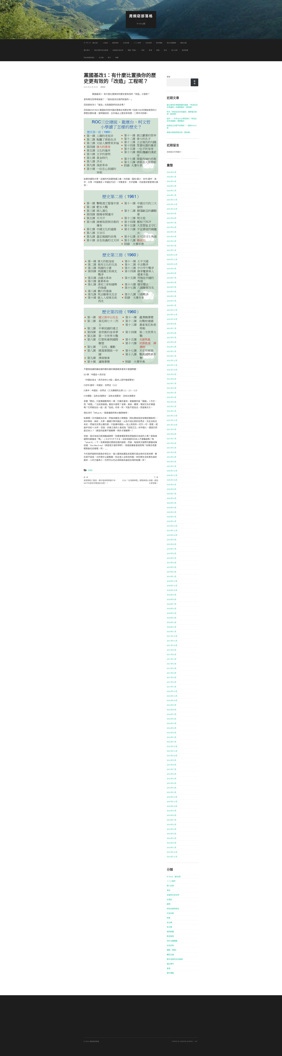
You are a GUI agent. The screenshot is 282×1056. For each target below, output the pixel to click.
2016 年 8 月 (171, 710)
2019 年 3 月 (171, 567)
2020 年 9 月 (171, 484)
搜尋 (168, 77)
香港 (150, 50)
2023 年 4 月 (171, 342)
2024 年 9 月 (171, 269)
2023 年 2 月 (171, 351)
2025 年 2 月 (171, 246)
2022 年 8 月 (171, 379)
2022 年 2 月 (171, 406)
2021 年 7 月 (171, 439)
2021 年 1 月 (171, 466)
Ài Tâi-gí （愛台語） (91, 43)
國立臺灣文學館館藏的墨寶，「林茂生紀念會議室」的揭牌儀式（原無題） (182, 106)
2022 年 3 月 (171, 402)
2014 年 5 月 (171, 829)
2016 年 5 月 (171, 723)
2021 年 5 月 (171, 448)
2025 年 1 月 (171, 250)
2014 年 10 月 (172, 806)
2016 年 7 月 (171, 714)
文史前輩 (126, 43)
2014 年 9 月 (171, 811)
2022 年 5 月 (171, 393)
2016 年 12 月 (172, 691)
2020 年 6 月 (171, 498)
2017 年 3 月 (171, 677)
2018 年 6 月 (171, 608)
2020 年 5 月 (171, 503)
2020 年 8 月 (171, 489)
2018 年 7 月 (171, 604)
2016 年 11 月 (172, 696)
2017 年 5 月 (171, 668)
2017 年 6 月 (171, 664)
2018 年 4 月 (171, 618)
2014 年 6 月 (171, 824)
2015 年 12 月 (172, 746)
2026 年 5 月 (171, 177)
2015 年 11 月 (172, 751)
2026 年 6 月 (171, 172)
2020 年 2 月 (171, 517)
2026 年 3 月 (171, 186)
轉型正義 (183, 43)
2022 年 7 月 (171, 383)
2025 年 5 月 (171, 232)
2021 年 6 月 (171, 443)
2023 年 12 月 (172, 310)
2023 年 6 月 (171, 333)
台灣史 (105, 43)
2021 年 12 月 (172, 416)
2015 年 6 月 (171, 774)
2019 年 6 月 (171, 553)
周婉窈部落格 (141, 16)
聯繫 (117, 57)
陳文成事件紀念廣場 (101, 50)
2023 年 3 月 (171, 347)
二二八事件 (137, 43)
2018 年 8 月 (171, 599)
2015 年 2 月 (171, 792)
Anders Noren (186, 1041)
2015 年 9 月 (171, 760)
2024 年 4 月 (171, 291)
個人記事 (174, 50)
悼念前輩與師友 (89, 57)
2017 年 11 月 (172, 641)
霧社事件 (87, 50)
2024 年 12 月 (172, 255)
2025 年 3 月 (171, 241)
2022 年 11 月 (172, 365)
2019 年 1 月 (171, 576)
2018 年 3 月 (171, 622)
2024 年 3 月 (171, 296)
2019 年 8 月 (171, 544)
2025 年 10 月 (172, 209)
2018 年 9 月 (171, 595)
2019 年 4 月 (171, 563)
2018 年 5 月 (171, 613)
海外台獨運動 (171, 43)
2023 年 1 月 (171, 356)
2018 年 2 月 (171, 627)
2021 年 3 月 (171, 457)
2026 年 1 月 (171, 195)
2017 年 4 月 (171, 673)
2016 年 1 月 (171, 742)
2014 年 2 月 (171, 843)
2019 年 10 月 (172, 535)
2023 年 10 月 (172, 319)
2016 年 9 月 (171, 705)
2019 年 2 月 (171, 572)
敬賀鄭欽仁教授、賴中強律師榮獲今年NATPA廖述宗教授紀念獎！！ (100, 480)
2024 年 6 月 (171, 282)
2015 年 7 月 (171, 769)
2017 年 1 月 (171, 687)
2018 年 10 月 (172, 590)
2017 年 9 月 (171, 650)
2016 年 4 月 (171, 728)
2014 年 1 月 (171, 847)
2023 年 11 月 (172, 314)
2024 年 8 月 (171, 273)
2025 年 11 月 (172, 204)
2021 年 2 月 (171, 462)
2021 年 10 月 (172, 425)
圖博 (158, 50)
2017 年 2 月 (171, 682)
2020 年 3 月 (171, 512)
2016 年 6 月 (171, 719)
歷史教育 (115, 43)
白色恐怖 (149, 43)
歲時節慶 (185, 50)
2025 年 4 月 (171, 236)
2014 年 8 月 (171, 815)
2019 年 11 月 (172, 530)
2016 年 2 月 (171, 737)
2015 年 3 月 (171, 788)
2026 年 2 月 (171, 190)
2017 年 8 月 (171, 654)
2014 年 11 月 (172, 801)
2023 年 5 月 (171, 337)
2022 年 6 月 (171, 388)
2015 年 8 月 (171, 765)
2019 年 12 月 (172, 526)
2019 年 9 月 (171, 540)
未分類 (101, 57)
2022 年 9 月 (171, 374)
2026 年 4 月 (171, 181)
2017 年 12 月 (172, 636)
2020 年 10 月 (172, 480)
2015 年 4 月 (171, 783)
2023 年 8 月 (171, 324)
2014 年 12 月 (172, 797)
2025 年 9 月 (171, 213)
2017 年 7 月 (171, 659)
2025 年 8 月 (171, 218)
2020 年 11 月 (172, 475)
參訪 (165, 50)
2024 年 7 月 (171, 278)
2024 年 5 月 (171, 287)
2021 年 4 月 (171, 452)
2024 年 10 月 (172, 264)
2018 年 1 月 (171, 631)
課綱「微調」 (132, 50)
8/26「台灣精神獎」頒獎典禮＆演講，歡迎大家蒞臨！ (140, 480)
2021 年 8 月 (171, 434)
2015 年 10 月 (172, 756)
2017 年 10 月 (172, 645)
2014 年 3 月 (171, 838)
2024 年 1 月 (171, 305)
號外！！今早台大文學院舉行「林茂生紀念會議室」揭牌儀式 (182, 119)
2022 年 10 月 (172, 370)
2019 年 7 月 (171, 549)
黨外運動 (159, 43)
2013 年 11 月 (172, 857)
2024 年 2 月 (171, 301)
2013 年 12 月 (172, 852)
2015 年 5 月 (171, 778)
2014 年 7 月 (171, 820)
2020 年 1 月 (171, 521)
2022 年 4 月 (171, 397)
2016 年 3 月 (171, 733)
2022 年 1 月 (171, 411)
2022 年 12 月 (172, 360)
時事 (143, 50)
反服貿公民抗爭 (118, 50)
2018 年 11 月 (172, 585)
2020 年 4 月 (171, 507)
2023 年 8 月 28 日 (91, 87)
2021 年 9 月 (171, 429)
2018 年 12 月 (172, 581)
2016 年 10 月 (172, 700)
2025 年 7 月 (171, 223)
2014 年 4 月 (171, 834)
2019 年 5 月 (171, 558)
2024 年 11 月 (172, 259)
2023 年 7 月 (171, 328)
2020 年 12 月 (172, 471)
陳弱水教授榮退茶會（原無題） (179, 132)
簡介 (109, 57)
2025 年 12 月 (172, 200)
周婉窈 (102, 87)
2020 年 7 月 (171, 494)
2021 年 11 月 (172, 420)
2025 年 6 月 (171, 227)
